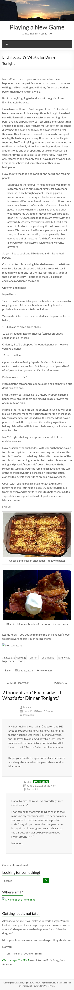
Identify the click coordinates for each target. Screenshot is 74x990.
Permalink (29, 714)
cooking (21, 657)
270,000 (60, 682)
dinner (34, 657)
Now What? (45, 670)
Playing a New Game (37, 27)
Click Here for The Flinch (15, 960)
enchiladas (48, 657)
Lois (9, 670)
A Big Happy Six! (18, 682)
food (20, 660)
